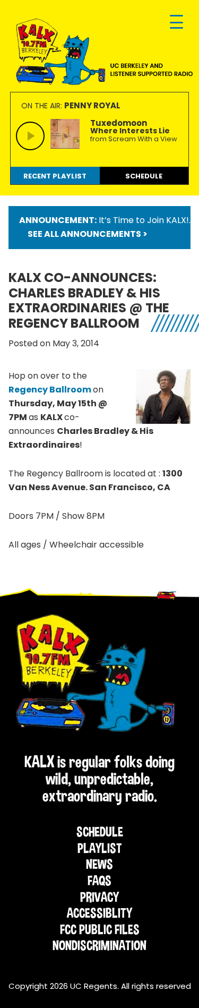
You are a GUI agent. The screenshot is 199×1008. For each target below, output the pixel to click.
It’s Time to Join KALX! (144, 220)
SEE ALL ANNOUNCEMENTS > (88, 234)
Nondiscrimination (99, 945)
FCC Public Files (100, 929)
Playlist (99, 848)
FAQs (99, 881)
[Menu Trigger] (176, 22)
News (99, 864)
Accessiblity (99, 913)
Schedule (99, 832)
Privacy (99, 897)
